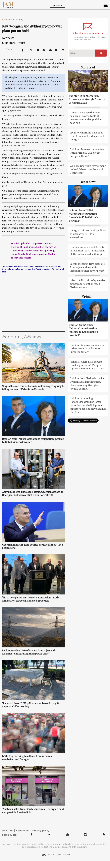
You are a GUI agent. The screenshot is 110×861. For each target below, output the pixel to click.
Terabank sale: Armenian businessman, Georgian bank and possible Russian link (33, 811)
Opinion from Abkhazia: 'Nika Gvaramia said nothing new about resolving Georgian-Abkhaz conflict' (87, 383)
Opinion (87, 296)
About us (7, 830)
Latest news (87, 182)
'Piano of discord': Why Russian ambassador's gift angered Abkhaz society (30, 705)
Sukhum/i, (9, 42)
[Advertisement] (33, 304)
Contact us (22, 830)
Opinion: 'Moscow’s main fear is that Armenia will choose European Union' (87, 153)
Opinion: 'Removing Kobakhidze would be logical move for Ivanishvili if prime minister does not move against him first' (88, 405)
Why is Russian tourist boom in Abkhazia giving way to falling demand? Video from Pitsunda (33, 388)
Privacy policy (40, 830)
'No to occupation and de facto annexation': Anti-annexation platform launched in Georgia (30, 599)
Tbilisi (21, 42)
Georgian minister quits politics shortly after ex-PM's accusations (32, 546)
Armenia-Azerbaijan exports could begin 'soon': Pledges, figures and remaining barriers (87, 365)
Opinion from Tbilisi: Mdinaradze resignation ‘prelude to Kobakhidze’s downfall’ (33, 440)
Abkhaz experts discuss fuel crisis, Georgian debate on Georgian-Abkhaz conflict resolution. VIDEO (33, 493)
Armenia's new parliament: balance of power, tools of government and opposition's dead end (87, 117)
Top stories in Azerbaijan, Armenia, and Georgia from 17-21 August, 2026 (87, 99)
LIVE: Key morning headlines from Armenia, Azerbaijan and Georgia (27, 758)
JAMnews (8, 38)
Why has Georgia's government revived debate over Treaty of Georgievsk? (88, 169)
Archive (7, 19)
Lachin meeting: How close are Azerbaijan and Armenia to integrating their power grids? (28, 652)
